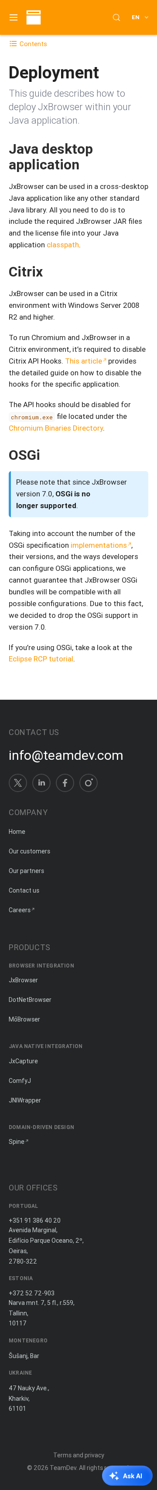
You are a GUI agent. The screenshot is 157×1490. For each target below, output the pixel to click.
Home (17, 832)
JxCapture (23, 1061)
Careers (20, 910)
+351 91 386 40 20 (35, 1220)
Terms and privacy (78, 1455)
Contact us (24, 890)
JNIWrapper (25, 1100)
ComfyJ (20, 1081)
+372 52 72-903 (32, 1293)
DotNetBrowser (30, 1000)
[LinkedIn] (41, 783)
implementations (99, 545)
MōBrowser (24, 1019)
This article (83, 361)
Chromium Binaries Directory (56, 428)
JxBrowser (23, 980)
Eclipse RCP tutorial (41, 659)
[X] (18, 783)
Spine (16, 1142)
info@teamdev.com (66, 755)
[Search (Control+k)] (116, 17)
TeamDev (63, 1468)
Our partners (26, 871)
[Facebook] (65, 783)
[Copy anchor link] (88, 164)
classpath (63, 244)
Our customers (29, 851)
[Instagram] (88, 783)
